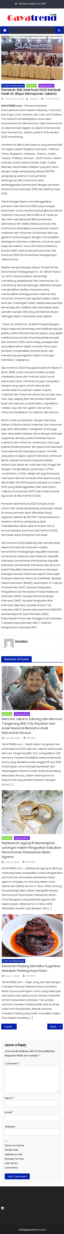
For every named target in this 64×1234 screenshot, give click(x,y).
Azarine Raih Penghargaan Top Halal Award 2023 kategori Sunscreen (11, 1026)
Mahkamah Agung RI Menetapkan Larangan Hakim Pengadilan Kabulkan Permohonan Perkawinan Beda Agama (31, 850)
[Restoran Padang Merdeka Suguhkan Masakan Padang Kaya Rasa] (32, 935)
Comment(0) (52, 98)
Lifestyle (31, 85)
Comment (12, 1063)
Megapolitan (46, 85)
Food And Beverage (13, 85)
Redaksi (34, 98)
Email (9, 1112)
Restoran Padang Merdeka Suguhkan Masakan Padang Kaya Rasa (31, 968)
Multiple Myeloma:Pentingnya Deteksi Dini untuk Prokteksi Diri (56, 1026)
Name (9, 1098)
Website (10, 1126)
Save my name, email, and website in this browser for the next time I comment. (14, 1156)
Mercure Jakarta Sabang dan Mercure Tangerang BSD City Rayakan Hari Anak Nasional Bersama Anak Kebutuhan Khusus (32, 726)
